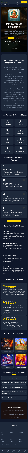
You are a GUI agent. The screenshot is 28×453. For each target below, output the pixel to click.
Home (2, 4)
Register (24, 2)
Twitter (16, 427)
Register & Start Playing (14, 220)
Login (17, 2)
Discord (20, 427)
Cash (2, 439)
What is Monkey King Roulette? (10, 378)
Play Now (11, 38)
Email (7, 427)
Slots (2, 437)
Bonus (20, 437)
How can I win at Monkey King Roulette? (12, 397)
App (11, 434)
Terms (11, 441)
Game (20, 434)
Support (20, 439)
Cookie (2, 441)
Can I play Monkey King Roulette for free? (12, 387)
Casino (6, 4)
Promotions (12, 437)
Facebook (11, 427)
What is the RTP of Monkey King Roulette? (13, 382)
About (11, 439)
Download (21, 432)
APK (2, 434)
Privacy (20, 441)
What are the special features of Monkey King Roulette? (12, 392)
